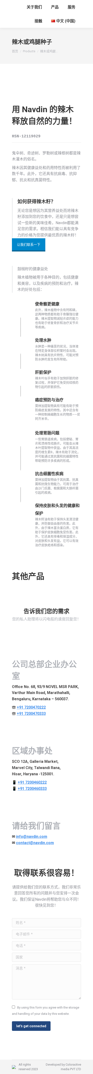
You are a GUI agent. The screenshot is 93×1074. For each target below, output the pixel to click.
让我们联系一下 (28, 244)
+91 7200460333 (32, 788)
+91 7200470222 (31, 707)
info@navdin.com (31, 836)
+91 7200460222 (32, 782)
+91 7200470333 (31, 713)
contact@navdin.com (35, 843)
